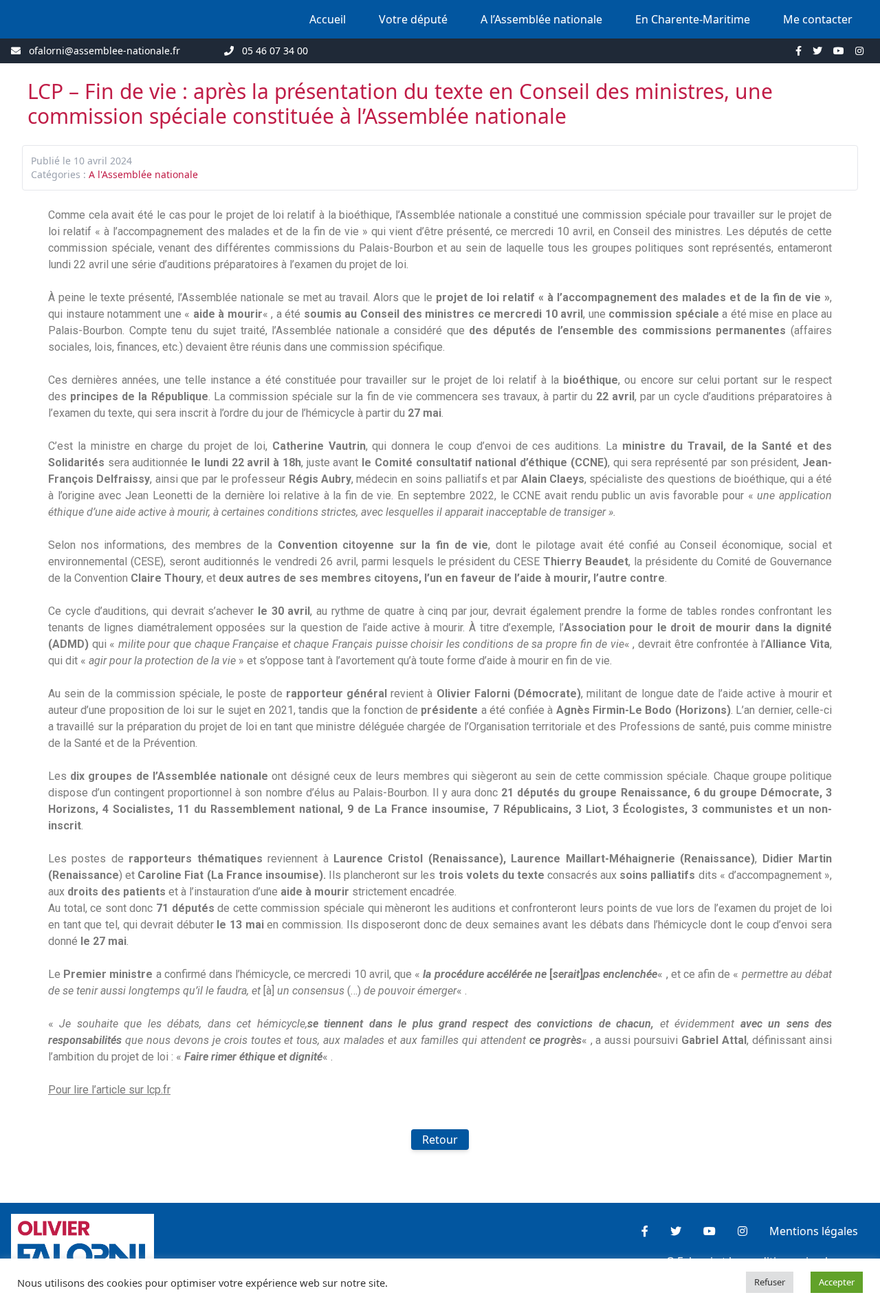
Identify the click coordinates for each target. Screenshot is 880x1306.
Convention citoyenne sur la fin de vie (383, 545)
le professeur (254, 479)
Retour (440, 1139)
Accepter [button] (837, 1282)
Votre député (413, 19)
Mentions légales (813, 1231)
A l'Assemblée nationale (143, 174)
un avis (652, 495)
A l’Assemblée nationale (541, 19)
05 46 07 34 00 (275, 50)
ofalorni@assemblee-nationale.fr (104, 50)
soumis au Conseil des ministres (389, 313)
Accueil (327, 19)
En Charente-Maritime (692, 19)
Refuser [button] (769, 1282)
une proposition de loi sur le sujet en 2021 (191, 710)
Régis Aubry (320, 479)
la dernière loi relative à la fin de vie (299, 495)
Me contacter (817, 19)
